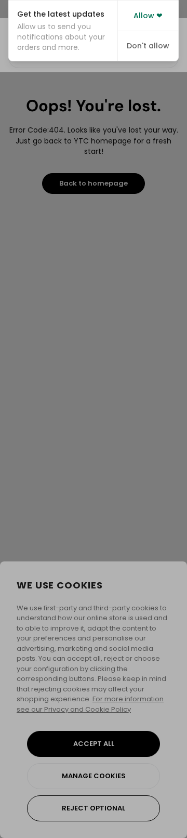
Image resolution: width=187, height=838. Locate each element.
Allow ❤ (148, 15)
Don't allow (148, 46)
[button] (63, 31)
